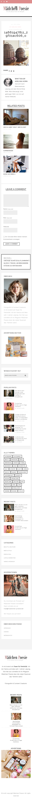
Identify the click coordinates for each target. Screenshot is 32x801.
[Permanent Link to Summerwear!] (16, 148)
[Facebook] (2, 1)
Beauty (7, 459)
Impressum (7, 628)
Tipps (19, 484)
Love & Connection (10, 558)
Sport (14, 484)
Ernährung (8, 462)
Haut (6, 469)
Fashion (16, 462)
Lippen (25, 469)
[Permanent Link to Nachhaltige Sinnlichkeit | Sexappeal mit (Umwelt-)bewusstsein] (9, 521)
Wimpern (7, 491)
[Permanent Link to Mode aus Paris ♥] (16, 172)
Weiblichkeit (16, 487)
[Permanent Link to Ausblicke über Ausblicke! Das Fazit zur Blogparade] (9, 442)
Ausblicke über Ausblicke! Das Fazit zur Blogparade (21, 438)
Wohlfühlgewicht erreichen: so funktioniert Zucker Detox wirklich (20, 428)
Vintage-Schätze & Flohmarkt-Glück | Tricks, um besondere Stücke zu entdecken (21, 417)
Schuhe (7, 478)
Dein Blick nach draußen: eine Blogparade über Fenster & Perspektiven (20, 393)
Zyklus (21, 491)
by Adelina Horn (15, 27)
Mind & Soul (7, 554)
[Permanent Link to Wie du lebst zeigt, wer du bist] (16, 125)
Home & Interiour (9, 561)
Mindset (14, 472)
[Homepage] (7, 1)
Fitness (22, 462)
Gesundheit (8, 465)
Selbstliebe (8, 481)
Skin (22, 481)
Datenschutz (8, 635)
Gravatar (11, 236)
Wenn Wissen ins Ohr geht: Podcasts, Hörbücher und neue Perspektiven (21, 507)
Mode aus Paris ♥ (9, 174)
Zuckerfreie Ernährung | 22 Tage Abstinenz (21, 405)
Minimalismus (22, 472)
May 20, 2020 (7, 129)
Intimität (12, 469)
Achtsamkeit (17, 456)
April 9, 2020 (7, 176)
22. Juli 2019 (15, 24)
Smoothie (7, 484)
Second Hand (15, 478)
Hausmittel (22, 465)
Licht (19, 469)
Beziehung (14, 459)
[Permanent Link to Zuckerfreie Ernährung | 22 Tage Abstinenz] (9, 410)
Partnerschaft (9, 475)
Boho (21, 459)
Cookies (6, 631)
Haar (15, 465)
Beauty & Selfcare (9, 547)
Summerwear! (8, 150)
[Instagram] (5, 1)
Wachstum (8, 487)
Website (13, 96)
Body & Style (8, 550)
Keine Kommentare (15, 29)
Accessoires (8, 456)
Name (8, 209)
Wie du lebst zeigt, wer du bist (14, 127)
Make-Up (7, 472)
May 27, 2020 (7, 152)
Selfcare (16, 481)
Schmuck (18, 475)
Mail (7, 218)
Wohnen (14, 491)
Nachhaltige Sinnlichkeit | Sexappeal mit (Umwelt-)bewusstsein (21, 518)
